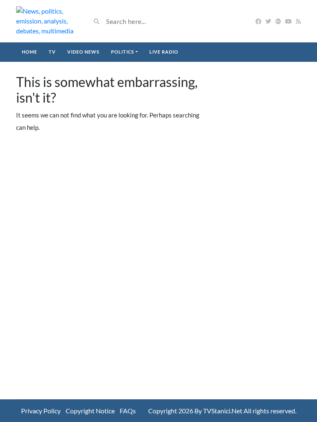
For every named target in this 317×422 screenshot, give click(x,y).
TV (52, 51)
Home (29, 51)
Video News (83, 51)
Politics (122, 51)
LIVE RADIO (163, 51)
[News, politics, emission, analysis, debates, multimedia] (47, 21)
